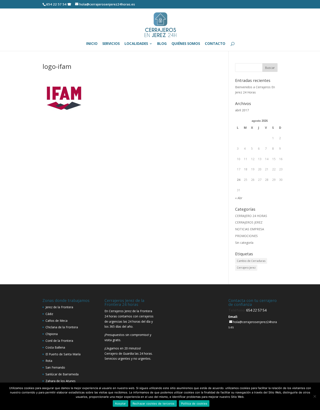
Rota (48, 361)
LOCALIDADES (136, 44)
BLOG (162, 44)
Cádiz (49, 314)
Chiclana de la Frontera (61, 327)
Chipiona (51, 334)
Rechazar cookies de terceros (154, 403)
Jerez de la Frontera (59, 307)
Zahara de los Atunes (60, 381)
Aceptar (120, 403)
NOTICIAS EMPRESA (249, 229)
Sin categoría (244, 243)
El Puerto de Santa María (63, 354)
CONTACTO (215, 44)
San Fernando (55, 367)
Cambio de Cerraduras (251, 261)
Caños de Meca (56, 321)
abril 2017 (242, 110)
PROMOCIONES (246, 236)
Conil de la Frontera (59, 341)
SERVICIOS (111, 44)
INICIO (92, 44)
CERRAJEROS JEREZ (249, 222)
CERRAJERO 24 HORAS (251, 216)
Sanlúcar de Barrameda (62, 374)
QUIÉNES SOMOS (186, 44)
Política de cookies (194, 403)
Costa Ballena (55, 347)
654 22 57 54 (256, 310)
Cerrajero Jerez (246, 267)
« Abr (238, 198)
